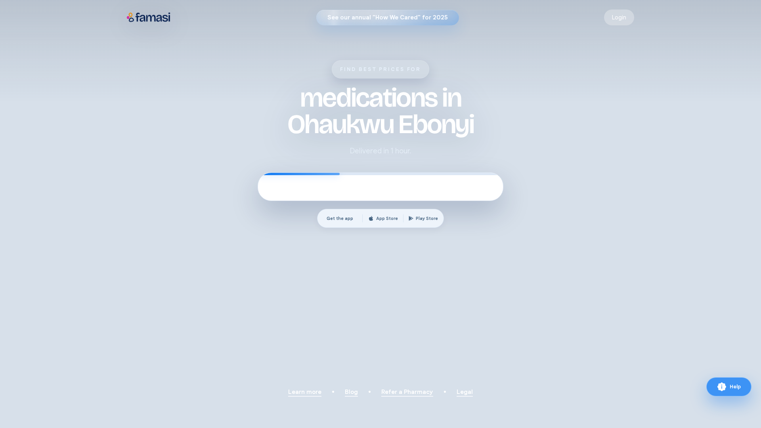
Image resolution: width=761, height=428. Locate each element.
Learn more (304, 392)
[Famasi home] (149, 17)
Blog (351, 392)
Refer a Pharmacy (407, 392)
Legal (465, 392)
